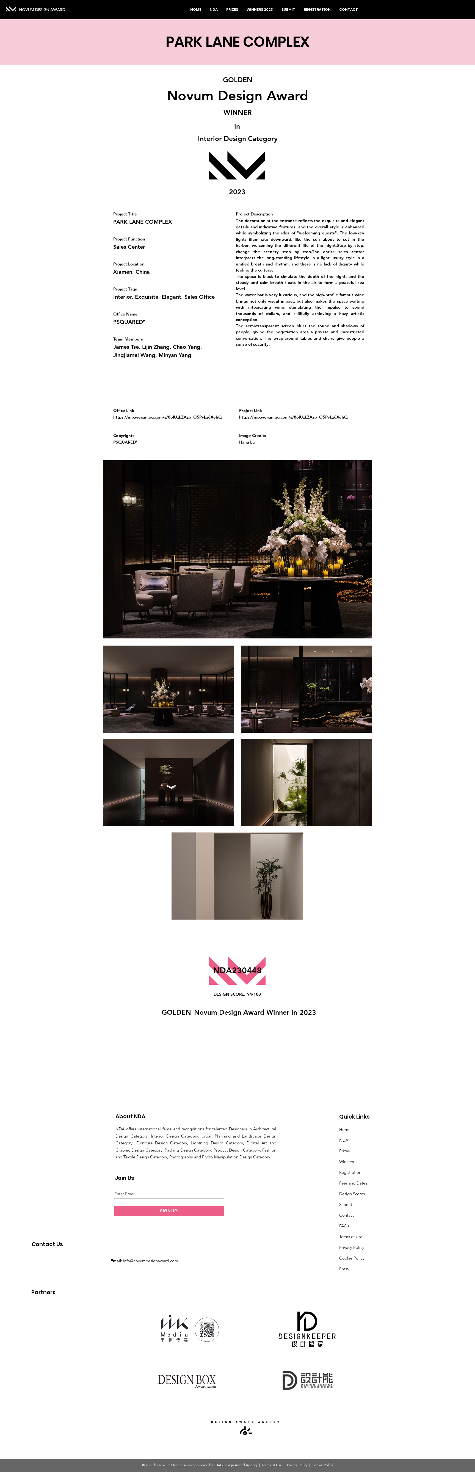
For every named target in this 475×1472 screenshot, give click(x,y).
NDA (343, 1140)
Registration (350, 1172)
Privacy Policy (351, 1247)
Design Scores (352, 1193)
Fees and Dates (353, 1183)
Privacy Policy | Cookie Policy (309, 1465)
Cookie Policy (351, 1258)
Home (344, 1129)
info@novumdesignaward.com (150, 1260)
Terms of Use (350, 1236)
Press (344, 1268)
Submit (345, 1204)
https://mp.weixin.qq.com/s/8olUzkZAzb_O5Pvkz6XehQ (167, 417)
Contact (346, 1215)
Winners (346, 1161)
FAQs (344, 1225)
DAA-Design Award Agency (236, 1465)
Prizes (344, 1150)
